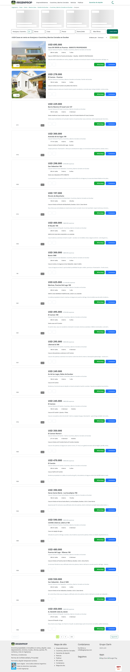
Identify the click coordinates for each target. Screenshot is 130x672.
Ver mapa (114, 37)
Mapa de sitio (60, 665)
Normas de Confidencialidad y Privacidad (24, 658)
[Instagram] (82, 660)
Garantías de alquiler (96, 2)
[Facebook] (79, 660)
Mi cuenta (59, 660)
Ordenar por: (93, 37)
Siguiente (114, 637)
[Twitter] (88, 660)
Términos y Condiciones (19, 655)
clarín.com (102, 648)
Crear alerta (113, 31)
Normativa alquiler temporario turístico (24, 661)
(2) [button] (29, 31)
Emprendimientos (42, 2)
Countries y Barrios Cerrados (59, 2)
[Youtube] (85, 660)
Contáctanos (60, 663)
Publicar (80, 2)
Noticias (73, 2)
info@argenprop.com (85, 650)
